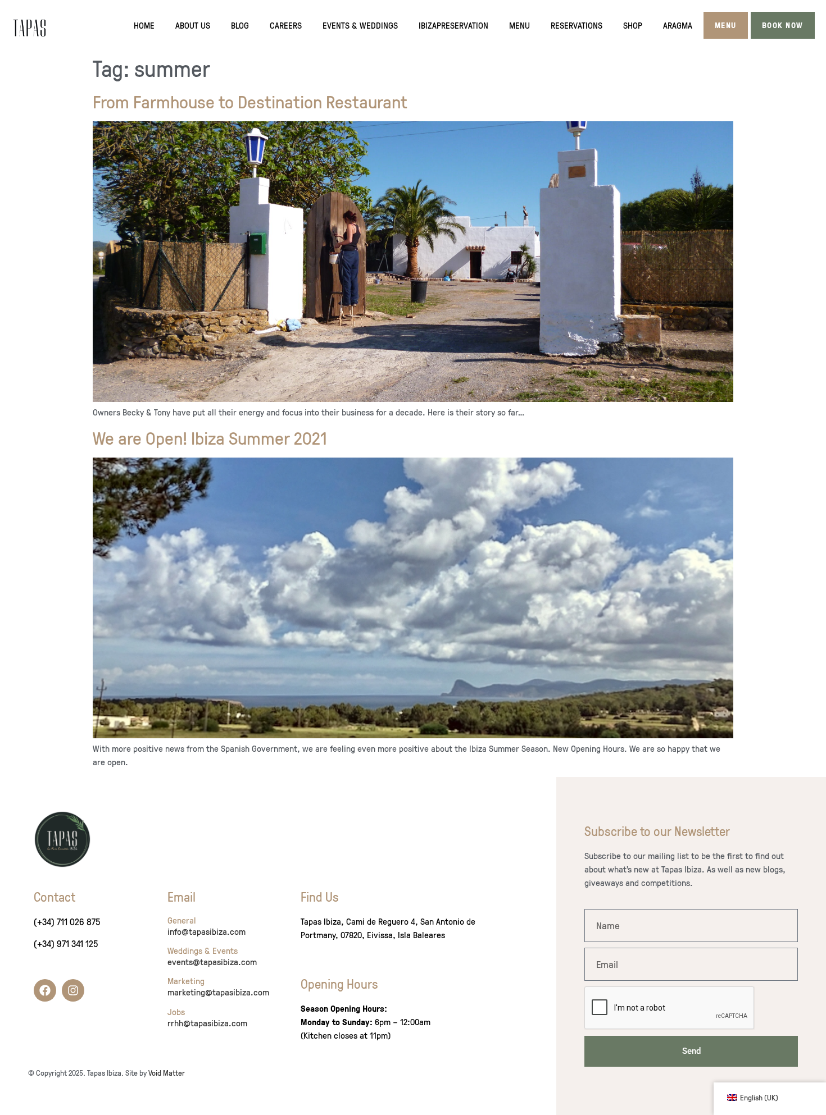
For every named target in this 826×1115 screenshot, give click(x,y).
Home (144, 25)
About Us (192, 25)
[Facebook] (45, 990)
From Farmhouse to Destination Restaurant (250, 101)
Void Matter (166, 1072)
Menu (519, 25)
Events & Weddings (360, 25)
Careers (286, 25)
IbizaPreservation (453, 25)
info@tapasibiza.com (206, 931)
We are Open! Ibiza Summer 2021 (210, 437)
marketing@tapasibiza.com (218, 992)
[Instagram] (73, 990)
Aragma (677, 25)
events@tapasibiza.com (212, 962)
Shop (632, 25)
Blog (240, 25)
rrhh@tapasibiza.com (207, 1023)
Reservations (576, 25)
